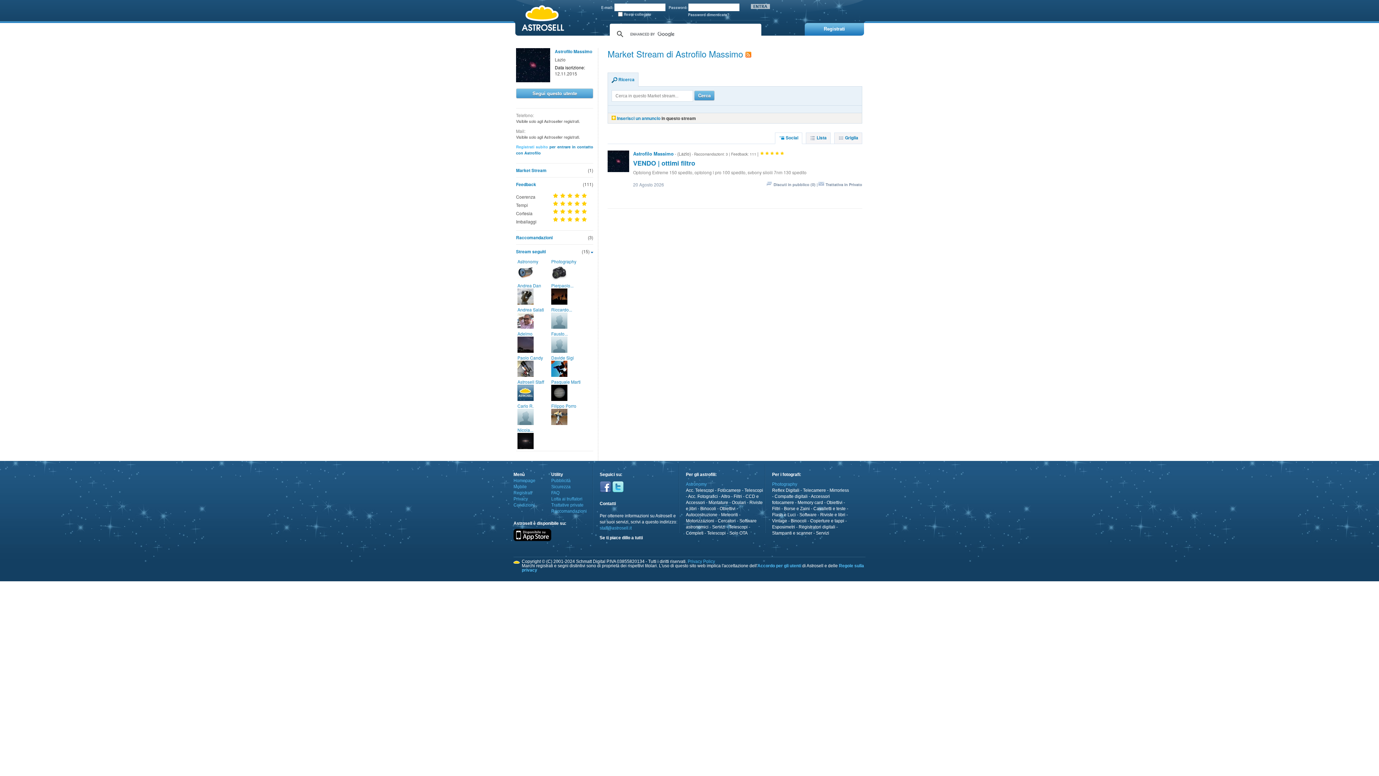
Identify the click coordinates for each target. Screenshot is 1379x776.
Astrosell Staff (530, 382)
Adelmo (525, 334)
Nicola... (525, 430)
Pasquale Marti (566, 382)
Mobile (520, 486)
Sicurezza (561, 486)
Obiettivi (727, 508)
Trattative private (567, 505)
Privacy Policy (701, 561)
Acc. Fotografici (703, 496)
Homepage (524, 480)
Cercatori (727, 520)
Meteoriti (729, 514)
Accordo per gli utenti (779, 565)
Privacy (521, 499)
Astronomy (527, 261)
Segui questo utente (555, 93)
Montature (718, 502)
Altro (725, 496)
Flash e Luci (784, 514)
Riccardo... (561, 309)
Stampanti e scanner (792, 533)
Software (808, 514)
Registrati (523, 492)
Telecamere (814, 490)
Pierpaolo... (562, 285)
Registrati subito (532, 146)
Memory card (810, 502)
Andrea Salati (530, 309)
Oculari (739, 502)
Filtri (738, 496)
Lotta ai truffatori (566, 499)
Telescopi (753, 490)
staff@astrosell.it (616, 528)
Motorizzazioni (700, 520)
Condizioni (524, 505)
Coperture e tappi (827, 520)
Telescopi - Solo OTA (727, 533)
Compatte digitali (791, 496)
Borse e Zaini (797, 508)
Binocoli (708, 508)
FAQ (555, 492)
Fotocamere (729, 490)
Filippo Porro (563, 406)
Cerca (704, 95)
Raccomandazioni (534, 237)
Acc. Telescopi (700, 490)
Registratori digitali (817, 527)
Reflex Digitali (785, 490)
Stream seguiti (531, 251)
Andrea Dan (529, 285)
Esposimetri (783, 527)
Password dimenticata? (708, 14)
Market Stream (531, 170)
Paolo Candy (530, 358)
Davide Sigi (562, 358)
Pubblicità (561, 480)
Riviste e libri (832, 514)
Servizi (718, 527)
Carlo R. (525, 406)
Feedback (526, 184)
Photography (563, 261)
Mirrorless (839, 490)
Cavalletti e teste (829, 508)
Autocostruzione (702, 514)
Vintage (779, 520)
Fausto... (559, 334)
